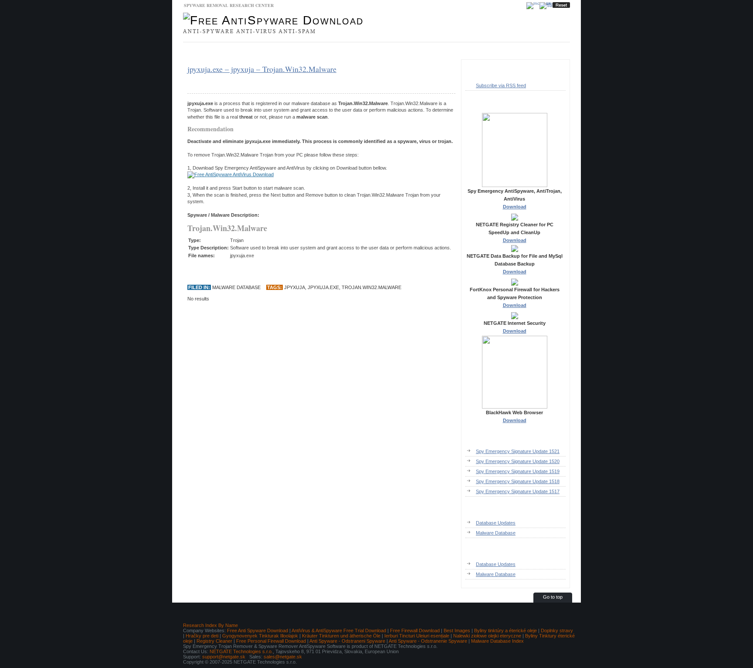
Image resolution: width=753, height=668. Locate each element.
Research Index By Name (210, 625)
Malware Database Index (497, 641)
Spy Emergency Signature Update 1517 (518, 491)
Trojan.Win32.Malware (371, 287)
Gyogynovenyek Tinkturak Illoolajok (260, 635)
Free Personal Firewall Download (271, 641)
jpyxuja (294, 287)
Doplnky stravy (557, 630)
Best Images (457, 630)
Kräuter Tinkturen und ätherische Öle (341, 635)
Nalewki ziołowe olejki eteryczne (487, 635)
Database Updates (261, 51)
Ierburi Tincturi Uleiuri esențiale (416, 635)
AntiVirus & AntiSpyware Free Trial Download (339, 630)
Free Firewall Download (415, 630)
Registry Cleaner (214, 641)
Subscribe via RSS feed (501, 85)
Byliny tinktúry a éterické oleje (505, 630)
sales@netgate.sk (283, 656)
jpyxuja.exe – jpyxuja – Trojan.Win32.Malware (261, 69)
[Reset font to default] (561, 5)
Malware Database (209, 51)
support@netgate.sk (223, 656)
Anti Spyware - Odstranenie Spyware (428, 641)
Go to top (553, 597)
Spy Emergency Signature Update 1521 (518, 451)
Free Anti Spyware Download (257, 630)
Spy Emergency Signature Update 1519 (518, 471)
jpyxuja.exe (323, 287)
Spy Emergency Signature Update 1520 (518, 461)
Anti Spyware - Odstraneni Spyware (347, 641)
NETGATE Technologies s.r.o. (241, 651)
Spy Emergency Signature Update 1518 (518, 481)
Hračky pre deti (202, 635)
